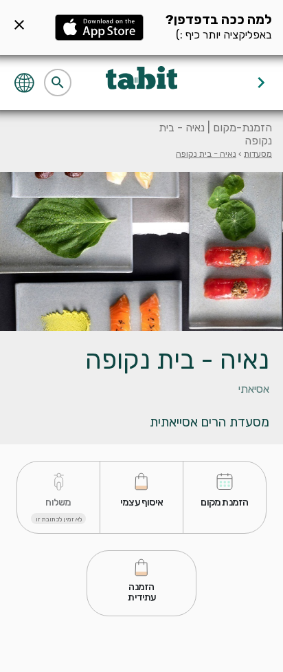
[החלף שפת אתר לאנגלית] (26, 82)
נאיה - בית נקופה (206, 154)
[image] (141, 252)
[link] (225, 497)
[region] (141, 387)
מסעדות (258, 154)
